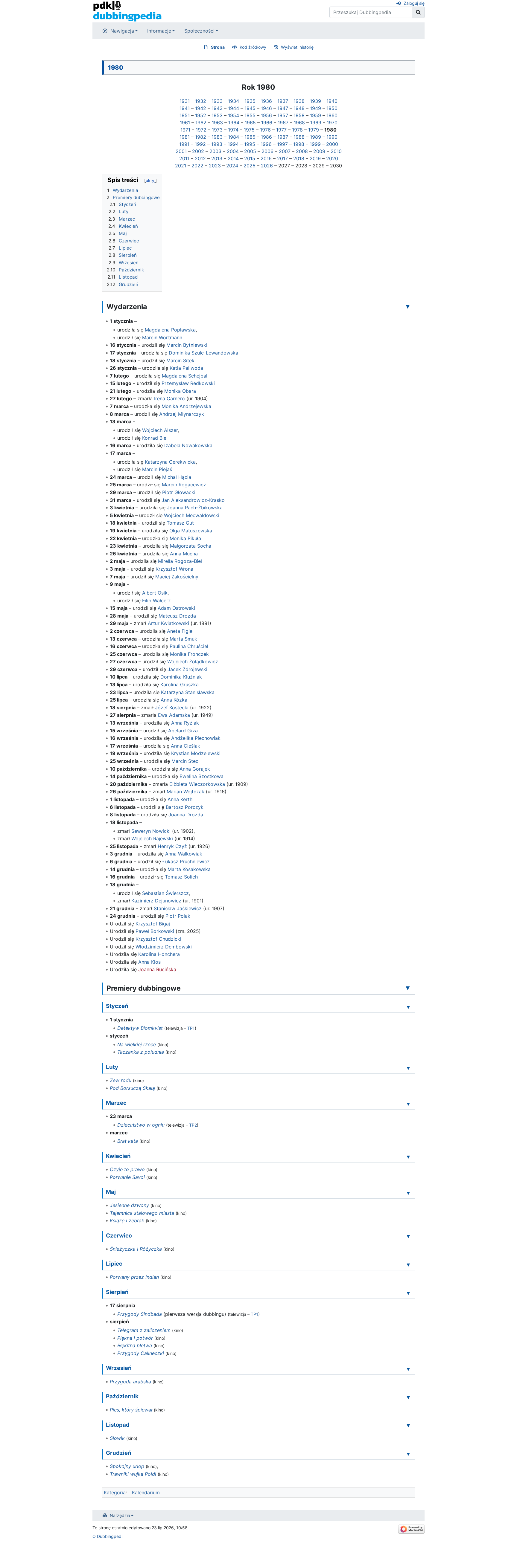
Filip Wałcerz (156, 601)
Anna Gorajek (195, 769)
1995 (249, 144)
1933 (217, 101)
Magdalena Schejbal (184, 376)
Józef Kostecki (171, 708)
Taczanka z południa (140, 1052)
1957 (282, 115)
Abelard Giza (183, 731)
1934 (233, 101)
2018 (298, 158)
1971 (185, 130)
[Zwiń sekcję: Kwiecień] (408, 1156)
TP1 (191, 1028)
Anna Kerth (180, 799)
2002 (198, 151)
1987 (282, 137)
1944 (233, 108)
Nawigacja (122, 31)
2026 (267, 166)
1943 (217, 108)
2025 (250, 166)
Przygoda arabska (130, 1382)
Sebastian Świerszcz (165, 893)
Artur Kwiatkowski (168, 623)
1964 (233, 123)
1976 (265, 130)
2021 (180, 166)
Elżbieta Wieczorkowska (197, 784)
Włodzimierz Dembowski (164, 947)
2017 (282, 158)
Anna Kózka (174, 700)
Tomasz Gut (180, 523)
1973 (217, 130)
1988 (299, 137)
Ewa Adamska (174, 715)
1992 (200, 144)
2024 (232, 166)
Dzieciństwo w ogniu (141, 1125)
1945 (250, 108)
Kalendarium (146, 1492)
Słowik (117, 1438)
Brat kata (127, 1141)
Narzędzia (120, 1515)
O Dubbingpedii (107, 1536)
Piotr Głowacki (178, 492)
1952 (200, 115)
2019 (315, 158)
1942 (200, 108)
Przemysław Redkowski (188, 383)
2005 (250, 151)
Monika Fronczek (189, 654)
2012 (200, 158)
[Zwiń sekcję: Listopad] (408, 1425)
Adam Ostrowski (176, 608)
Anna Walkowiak (183, 854)
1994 (233, 144)
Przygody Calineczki (140, 1353)
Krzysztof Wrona (174, 569)
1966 (266, 123)
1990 (331, 137)
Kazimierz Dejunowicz (156, 901)
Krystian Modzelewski (196, 753)
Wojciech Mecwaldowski (191, 515)
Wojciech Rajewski (152, 838)
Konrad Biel (155, 438)
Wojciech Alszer (160, 430)
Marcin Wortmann (162, 337)
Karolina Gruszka (179, 685)
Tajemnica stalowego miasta (142, 1213)
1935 (250, 101)
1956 (266, 115)
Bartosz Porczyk (184, 807)
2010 (336, 151)
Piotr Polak (177, 916)
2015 (249, 158)
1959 (315, 115)
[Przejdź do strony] (418, 12)
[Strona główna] (127, 11)
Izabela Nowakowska (188, 445)
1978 (297, 130)
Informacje (159, 31)
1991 (184, 144)
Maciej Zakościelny (176, 577)
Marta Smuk (183, 639)
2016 (266, 158)
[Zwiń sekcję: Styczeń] (408, 1006)
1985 (250, 137)
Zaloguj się (414, 3)
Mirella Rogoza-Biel (180, 561)
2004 (233, 151)
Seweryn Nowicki (151, 831)
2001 (181, 151)
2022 (197, 166)
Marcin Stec (184, 761)
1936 (266, 101)
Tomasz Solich (181, 877)
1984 (233, 137)
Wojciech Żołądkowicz (192, 661)
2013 (216, 158)
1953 (217, 115)
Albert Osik (155, 593)
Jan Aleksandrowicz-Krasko (193, 500)
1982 (200, 137)
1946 (266, 108)
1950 (331, 108)
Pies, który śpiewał (131, 1410)
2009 (319, 151)
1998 (298, 144)
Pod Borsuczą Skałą (132, 1088)
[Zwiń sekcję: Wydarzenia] (407, 306)
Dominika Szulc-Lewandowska (203, 353)
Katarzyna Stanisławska (188, 692)
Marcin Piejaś (157, 469)
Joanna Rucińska (157, 969)
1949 (315, 108)
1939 (315, 101)
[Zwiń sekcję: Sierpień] (408, 1292)
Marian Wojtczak (185, 792)
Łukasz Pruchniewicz (186, 861)
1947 (282, 108)
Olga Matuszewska (190, 531)
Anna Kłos (149, 962)
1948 (299, 108)
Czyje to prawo (127, 1169)
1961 (185, 123)
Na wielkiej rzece (136, 1044)
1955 (250, 115)
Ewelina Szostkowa (201, 776)
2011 (184, 158)
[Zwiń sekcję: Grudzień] (408, 1453)
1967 (283, 123)
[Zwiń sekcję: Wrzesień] (408, 1368)
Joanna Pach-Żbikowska (195, 508)
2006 (267, 151)
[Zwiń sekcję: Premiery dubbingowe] (407, 988)
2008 (302, 151)
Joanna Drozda (185, 815)
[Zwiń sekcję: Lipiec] (408, 1264)
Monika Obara (180, 391)
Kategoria (115, 1492)
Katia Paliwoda (186, 368)
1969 (315, 123)
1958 (299, 115)
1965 (250, 123)
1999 (315, 144)
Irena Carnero (169, 398)
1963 (217, 123)
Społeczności (199, 31)
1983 (217, 137)
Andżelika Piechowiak (196, 738)
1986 (266, 137)
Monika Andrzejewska (186, 406)
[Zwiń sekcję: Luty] (408, 1067)
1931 (185, 101)
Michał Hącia (176, 477)
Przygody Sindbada (139, 1314)
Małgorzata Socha (190, 546)
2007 (285, 151)
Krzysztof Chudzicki (158, 939)
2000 (332, 144)
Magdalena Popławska (170, 330)
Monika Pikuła (185, 538)
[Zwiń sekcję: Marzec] (408, 1103)
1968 (299, 123)
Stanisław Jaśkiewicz (178, 908)
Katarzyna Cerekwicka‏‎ (170, 462)
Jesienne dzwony (129, 1205)
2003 (215, 151)
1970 (332, 123)
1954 (233, 115)
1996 (266, 144)
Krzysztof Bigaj (153, 924)
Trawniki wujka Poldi (133, 1474)
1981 (185, 137)
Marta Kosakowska (189, 869)
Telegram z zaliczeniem (144, 1330)
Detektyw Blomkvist (140, 1028)
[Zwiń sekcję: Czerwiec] (408, 1236)
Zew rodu (120, 1080)
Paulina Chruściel (189, 646)
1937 (282, 101)
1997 (282, 144)
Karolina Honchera (159, 954)
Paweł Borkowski (155, 931)
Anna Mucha (184, 554)
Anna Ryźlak (185, 723)
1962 (200, 123)
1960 (331, 115)
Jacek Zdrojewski (187, 669)
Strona (218, 47)
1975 (249, 130)
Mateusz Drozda (177, 616)
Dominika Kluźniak (181, 677)
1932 (200, 101)
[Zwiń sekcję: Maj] (408, 1192)
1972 (201, 130)
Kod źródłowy (253, 47)
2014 (233, 158)
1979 (313, 130)
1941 (185, 108)
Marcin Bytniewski (186, 345)
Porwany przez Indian (134, 1277)
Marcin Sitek (180, 360)
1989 (315, 137)
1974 (233, 130)
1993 (216, 144)
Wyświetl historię (297, 47)
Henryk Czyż (172, 846)
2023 (215, 166)
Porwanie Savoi (127, 1177)
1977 (281, 130)
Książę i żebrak (127, 1220)
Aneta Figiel (180, 631)
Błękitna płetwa (134, 1345)
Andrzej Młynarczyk (181, 414)
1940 (331, 101)
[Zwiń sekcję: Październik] (408, 1397)
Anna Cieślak (185, 746)
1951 (185, 115)
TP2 (193, 1125)
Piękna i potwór (135, 1338)
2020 (332, 158)
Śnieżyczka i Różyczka (136, 1249)
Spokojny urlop (127, 1466)
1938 (299, 101)
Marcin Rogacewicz (184, 485)
